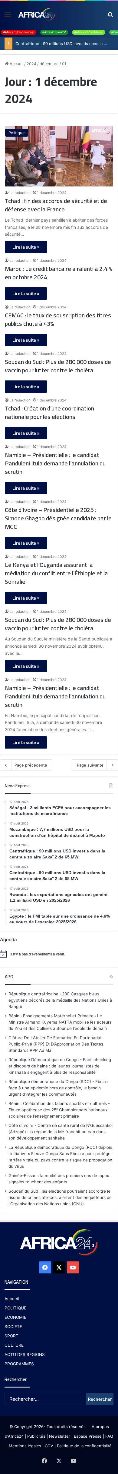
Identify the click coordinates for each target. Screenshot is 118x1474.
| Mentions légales (23, 1445)
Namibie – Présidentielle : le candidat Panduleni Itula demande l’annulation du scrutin (55, 463)
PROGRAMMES (19, 1363)
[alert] (59, 954)
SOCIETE (13, 1326)
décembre (49, 63)
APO (9, 976)
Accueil (15, 63)
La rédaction (20, 192)
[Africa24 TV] (36, 14)
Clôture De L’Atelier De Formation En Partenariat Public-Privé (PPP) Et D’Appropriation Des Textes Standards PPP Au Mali (55, 1044)
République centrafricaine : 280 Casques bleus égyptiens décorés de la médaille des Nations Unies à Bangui (60, 1000)
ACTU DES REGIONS (25, 1354)
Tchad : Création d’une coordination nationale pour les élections (49, 412)
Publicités (36, 1436)
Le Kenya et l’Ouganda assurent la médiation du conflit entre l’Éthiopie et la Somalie (56, 573)
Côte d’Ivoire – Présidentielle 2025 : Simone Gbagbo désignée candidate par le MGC (58, 518)
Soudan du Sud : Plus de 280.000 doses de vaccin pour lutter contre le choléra (58, 366)
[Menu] (8, 16)
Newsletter (59, 1436)
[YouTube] (73, 1267)
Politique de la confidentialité (84, 1445)
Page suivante (90, 765)
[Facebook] (45, 1267)
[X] (59, 1267)
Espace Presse (87, 1436)
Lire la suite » (25, 247)
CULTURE (14, 1345)
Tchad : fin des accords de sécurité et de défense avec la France (56, 205)
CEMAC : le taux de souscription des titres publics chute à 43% (58, 319)
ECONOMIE (15, 1317)
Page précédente (31, 765)
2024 (31, 63)
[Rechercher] (110, 16)
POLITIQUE (15, 1308)
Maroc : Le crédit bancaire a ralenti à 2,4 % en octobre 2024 (58, 273)
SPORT (11, 1335)
